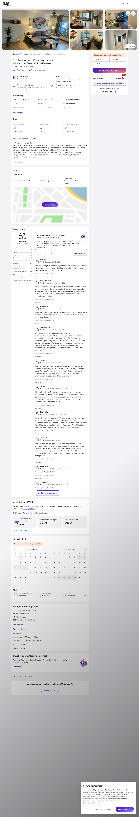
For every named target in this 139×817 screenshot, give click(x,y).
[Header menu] (135, 4)
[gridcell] (20, 557)
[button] (135, 4)
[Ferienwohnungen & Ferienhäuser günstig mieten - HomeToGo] (7, 4)
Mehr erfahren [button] (29, 509)
